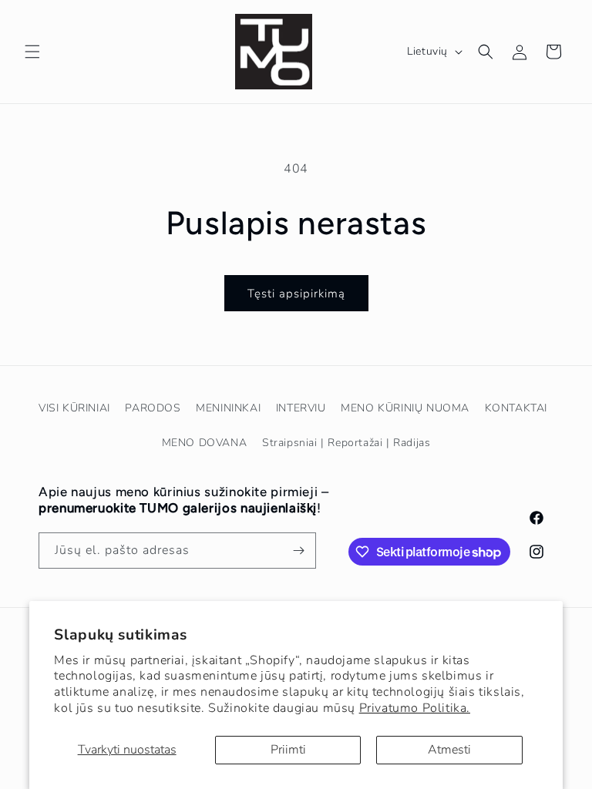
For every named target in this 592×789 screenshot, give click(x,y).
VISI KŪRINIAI (74, 408)
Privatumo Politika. (414, 708)
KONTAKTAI (516, 408)
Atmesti (449, 749)
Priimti (288, 749)
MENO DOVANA (204, 442)
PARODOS (152, 408)
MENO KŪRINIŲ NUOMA (405, 408)
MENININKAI (228, 408)
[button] (32, 52)
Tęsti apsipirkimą (296, 293)
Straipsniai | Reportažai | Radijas (346, 442)
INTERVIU (301, 408)
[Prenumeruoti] (298, 550)
